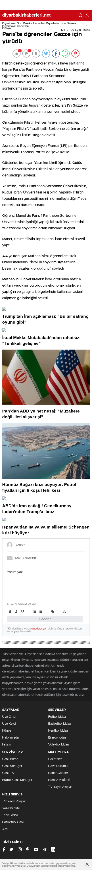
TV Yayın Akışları (60, 786)
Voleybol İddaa (58, 744)
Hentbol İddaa (58, 730)
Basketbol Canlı (13, 822)
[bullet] (41, 611)
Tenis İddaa (10, 815)
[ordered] (34, 611)
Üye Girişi (9, 716)
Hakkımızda (10, 737)
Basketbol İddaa (59, 723)
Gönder (45, 619)
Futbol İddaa (57, 716)
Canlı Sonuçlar (12, 766)
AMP (5, 829)
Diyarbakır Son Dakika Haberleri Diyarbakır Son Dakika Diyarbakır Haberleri (39, 25)
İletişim (7, 744)
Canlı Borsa (10, 759)
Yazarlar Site (11, 808)
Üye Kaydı (9, 723)
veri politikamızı (49, 866)
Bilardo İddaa (57, 737)
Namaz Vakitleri (59, 780)
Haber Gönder (58, 773)
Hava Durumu (58, 766)
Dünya (6, 28)
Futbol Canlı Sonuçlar (17, 780)
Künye (6, 730)
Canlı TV (8, 773)
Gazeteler (55, 759)
